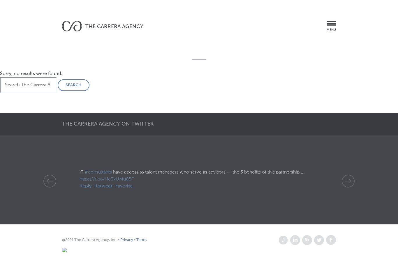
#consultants (98, 172)
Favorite (124, 186)
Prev (49, 181)
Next (348, 181)
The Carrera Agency (114, 26)
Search (74, 85)
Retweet (103, 186)
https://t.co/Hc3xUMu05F (107, 179)
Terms (141, 240)
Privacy (127, 240)
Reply (85, 186)
